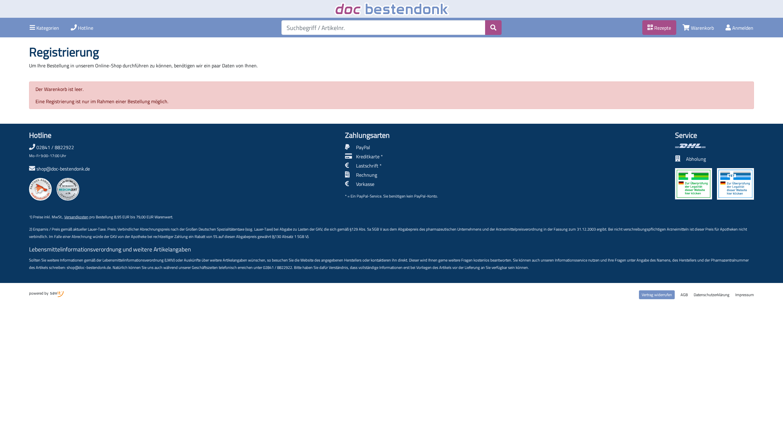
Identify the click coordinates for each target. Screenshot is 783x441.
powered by (39, 293)
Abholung (696, 159)
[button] (44, 27)
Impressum (744, 294)
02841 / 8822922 (51, 151)
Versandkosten (76, 217)
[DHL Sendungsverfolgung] (714, 145)
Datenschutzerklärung (711, 294)
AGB (684, 294)
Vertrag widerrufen (657, 294)
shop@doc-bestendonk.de (63, 168)
